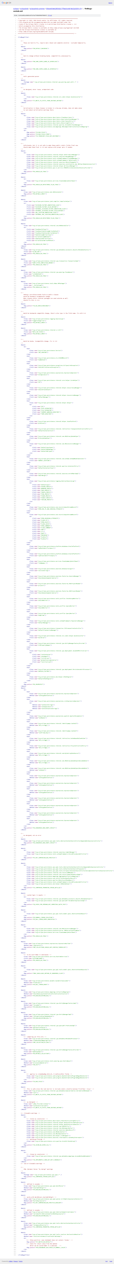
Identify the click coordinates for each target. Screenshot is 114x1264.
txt (106, 1261)
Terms (20, 1261)
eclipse (16, 9)
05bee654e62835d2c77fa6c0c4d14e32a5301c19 (63, 9)
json (110, 1261)
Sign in (110, 3)
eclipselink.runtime (37, 9)
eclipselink (24, 9)
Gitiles (10, 1261)
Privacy (16, 1261)
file (49, 15)
